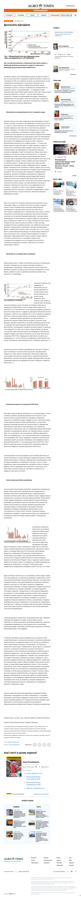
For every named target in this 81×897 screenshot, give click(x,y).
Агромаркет (9, 15)
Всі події (74, 175)
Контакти (71, 865)
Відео (70, 860)
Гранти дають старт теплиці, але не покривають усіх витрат (64, 131)
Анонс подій (60, 865)
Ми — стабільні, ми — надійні (63, 54)
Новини (58, 857)
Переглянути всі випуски (41, 794)
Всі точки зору (73, 135)
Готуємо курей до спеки (34, 773)
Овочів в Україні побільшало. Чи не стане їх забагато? (64, 119)
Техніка (32, 15)
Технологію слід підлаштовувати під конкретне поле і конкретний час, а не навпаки (65, 106)
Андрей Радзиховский (13, 742)
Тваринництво (55, 15)
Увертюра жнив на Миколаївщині (64, 32)
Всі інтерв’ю (73, 74)
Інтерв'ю (59, 860)
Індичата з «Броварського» (35, 788)
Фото (70, 857)
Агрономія (21, 15)
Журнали (71, 862)
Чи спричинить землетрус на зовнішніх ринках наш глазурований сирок (65, 91)
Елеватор (43, 15)
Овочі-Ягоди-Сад (67, 15)
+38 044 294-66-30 (23, 871)
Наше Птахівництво (14, 744)
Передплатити (70, 6)
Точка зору (59, 862)
